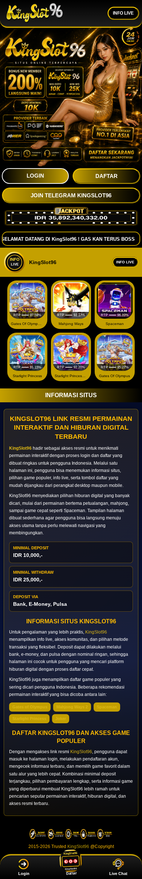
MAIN (27, 300)
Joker (60, 718)
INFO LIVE (123, 13)
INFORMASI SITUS (71, 395)
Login (23, 873)
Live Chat (118, 873)
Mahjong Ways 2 (72, 707)
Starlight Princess (29, 718)
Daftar (70, 874)
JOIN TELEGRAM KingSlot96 (71, 195)
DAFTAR (106, 176)
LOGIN (35, 176)
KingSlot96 (96, 632)
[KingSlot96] (34, 13)
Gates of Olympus (29, 707)
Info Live (125, 262)
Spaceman (107, 707)
